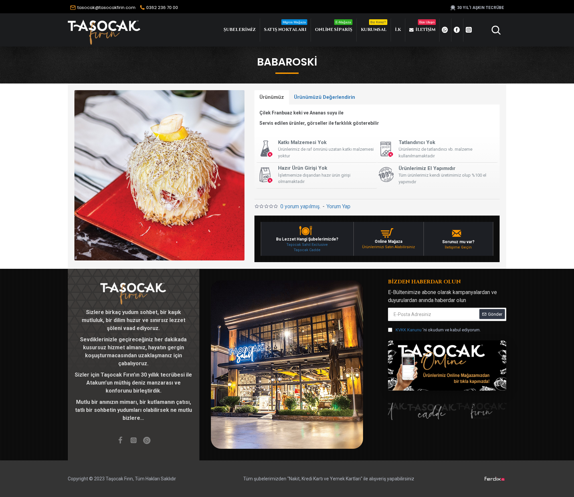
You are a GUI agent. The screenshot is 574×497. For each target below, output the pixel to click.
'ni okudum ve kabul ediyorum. (438, 329)
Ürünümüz (271, 97)
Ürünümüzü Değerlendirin (324, 97)
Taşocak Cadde (307, 250)
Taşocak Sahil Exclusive (307, 245)
